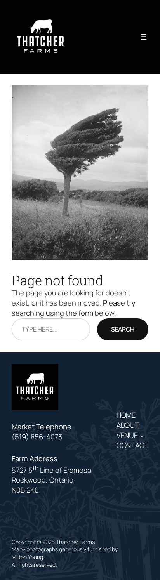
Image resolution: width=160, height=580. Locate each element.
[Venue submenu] (141, 435)
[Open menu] (143, 37)
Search (122, 329)
